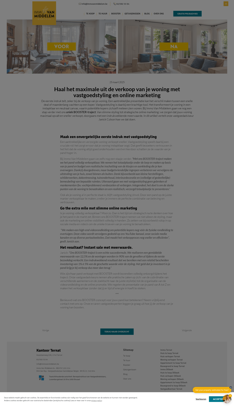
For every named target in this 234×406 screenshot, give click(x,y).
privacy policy (96, 400)
